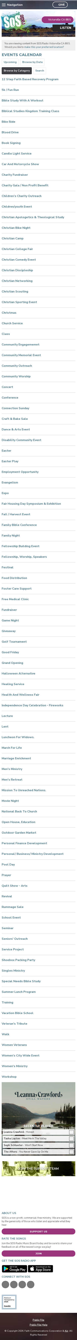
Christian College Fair (17, 249)
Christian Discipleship (17, 270)
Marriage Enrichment (16, 758)
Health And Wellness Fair (20, 695)
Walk (5, 1034)
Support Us (38, 1231)
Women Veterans (14, 1045)
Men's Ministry (12, 769)
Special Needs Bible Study (21, 981)
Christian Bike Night (16, 228)
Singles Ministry (13, 971)
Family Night (11, 536)
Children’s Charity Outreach (21, 196)
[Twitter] (14, 1284)
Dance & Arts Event (16, 429)
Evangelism (10, 482)
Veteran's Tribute (14, 1024)
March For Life (12, 748)
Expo (5, 493)
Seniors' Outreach (15, 939)
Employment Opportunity (20, 472)
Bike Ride (8, 122)
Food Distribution (14, 578)
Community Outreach (17, 366)
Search (39, 70)
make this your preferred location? (44, 47)
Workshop (9, 1077)
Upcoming (10, 62)
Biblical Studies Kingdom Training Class (30, 111)
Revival (7, 896)
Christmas (9, 313)
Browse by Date (32, 62)
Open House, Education (18, 822)
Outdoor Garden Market (19, 833)
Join (39, 1253)
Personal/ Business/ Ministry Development (33, 854)
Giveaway (9, 631)
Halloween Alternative (18, 673)
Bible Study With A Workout (22, 100)
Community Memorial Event (21, 355)
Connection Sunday (15, 408)
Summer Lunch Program (19, 992)
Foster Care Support (17, 589)
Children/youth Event (17, 207)
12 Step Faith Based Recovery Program (30, 79)
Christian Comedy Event (19, 260)
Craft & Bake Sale (15, 419)
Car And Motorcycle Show (20, 164)
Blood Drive (10, 132)
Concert (7, 387)
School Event (11, 918)
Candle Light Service (17, 154)
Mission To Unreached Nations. (24, 790)
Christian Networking (17, 281)
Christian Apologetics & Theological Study (33, 217)
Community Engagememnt (20, 345)
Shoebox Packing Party (18, 960)
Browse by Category (17, 70)
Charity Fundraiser (15, 175)
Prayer (6, 875)
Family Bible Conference (19, 525)
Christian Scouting (15, 291)
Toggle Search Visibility (71, 5)
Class (6, 334)
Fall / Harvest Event (16, 514)
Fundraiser (9, 610)
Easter (6, 451)
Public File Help (38, 1325)
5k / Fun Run (10, 90)
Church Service (12, 323)
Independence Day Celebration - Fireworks (32, 705)
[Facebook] (5, 1284)
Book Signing (11, 143)
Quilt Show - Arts (14, 886)
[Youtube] (22, 1284)
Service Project (13, 949)
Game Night (10, 620)
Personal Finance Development (24, 843)
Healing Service (13, 684)
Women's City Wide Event (20, 1055)
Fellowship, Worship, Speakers (24, 557)
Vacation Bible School (17, 1013)
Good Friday (10, 652)
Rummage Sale (13, 907)
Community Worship (16, 376)
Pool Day (8, 864)
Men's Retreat (12, 780)
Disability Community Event (21, 440)
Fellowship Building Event (20, 546)
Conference (10, 398)
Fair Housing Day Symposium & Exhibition (31, 504)
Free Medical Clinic (15, 599)
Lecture (7, 716)
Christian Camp (13, 238)
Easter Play (10, 461)
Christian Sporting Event (19, 302)
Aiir (66, 1330)
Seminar (7, 928)
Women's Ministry (14, 1066)
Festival (7, 567)
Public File (38, 1320)
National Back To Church (19, 811)
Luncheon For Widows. (18, 737)
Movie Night (10, 801)
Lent (5, 727)
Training (7, 1002)
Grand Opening (12, 663)
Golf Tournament (14, 642)
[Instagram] (30, 1284)
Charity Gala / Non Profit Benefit (25, 185)
